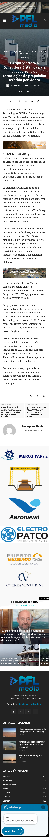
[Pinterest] (32, 101)
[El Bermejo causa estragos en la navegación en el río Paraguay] (9, 732)
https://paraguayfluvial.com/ (33, 430)
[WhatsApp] (38, 101)
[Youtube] (35, 711)
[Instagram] (21, 711)
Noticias (6, 52)
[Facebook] (19, 101)
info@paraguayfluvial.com (30, 704)
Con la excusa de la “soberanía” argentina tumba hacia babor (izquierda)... (32, 744)
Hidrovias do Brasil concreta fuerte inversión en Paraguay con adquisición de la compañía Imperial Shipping (11, 411)
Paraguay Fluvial (21, 85)
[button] (43, 807)
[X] (25, 101)
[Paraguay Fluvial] (8, 85)
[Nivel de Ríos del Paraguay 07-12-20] (9, 758)
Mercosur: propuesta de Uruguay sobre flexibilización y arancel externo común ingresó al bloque (36, 411)
